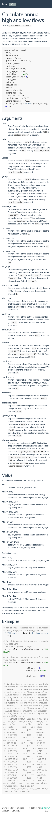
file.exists (13, 633)
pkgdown (46, 808)
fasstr (5, 3)
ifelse (28, 104)
